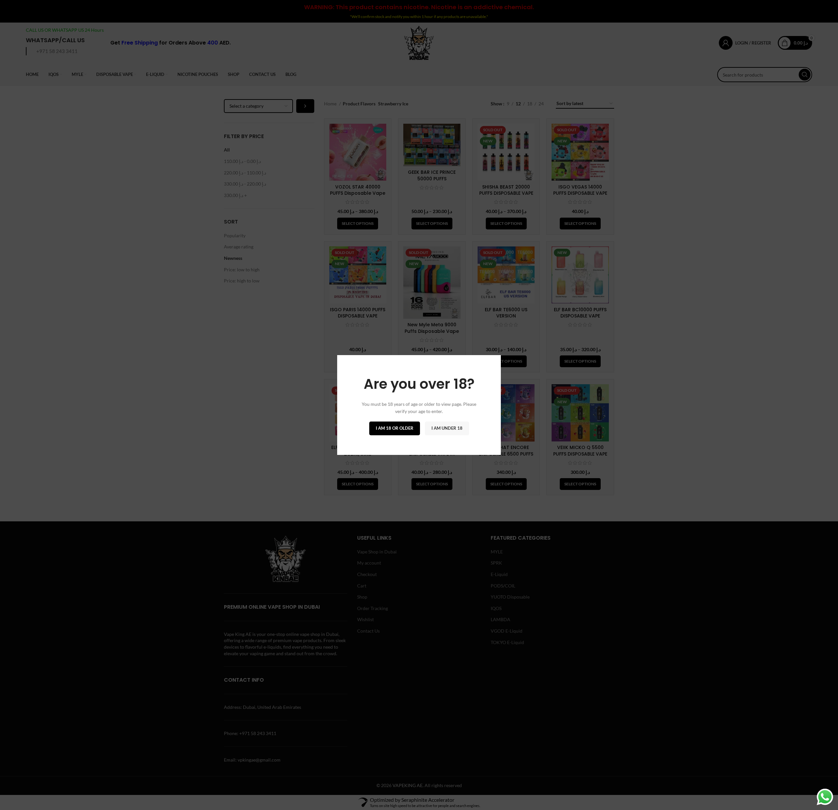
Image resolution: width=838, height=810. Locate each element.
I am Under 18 (447, 428)
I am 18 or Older (394, 428)
